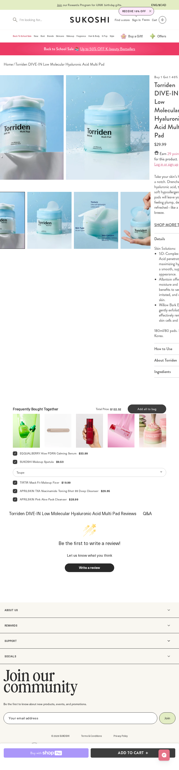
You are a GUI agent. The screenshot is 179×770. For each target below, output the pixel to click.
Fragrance (81, 36)
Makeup (70, 36)
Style (112, 36)
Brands (50, 36)
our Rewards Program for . (89, 5)
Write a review (89, 567)
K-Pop (104, 36)
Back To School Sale (22, 36)
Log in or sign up (166, 164)
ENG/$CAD (158, 5)
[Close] (150, 11)
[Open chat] (164, 755)
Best (43, 36)
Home (8, 64)
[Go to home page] (89, 20)
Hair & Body (94, 36)
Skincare (60, 36)
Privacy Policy (121, 736)
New (36, 36)
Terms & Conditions (91, 736)
